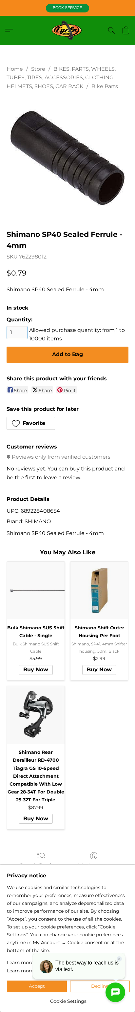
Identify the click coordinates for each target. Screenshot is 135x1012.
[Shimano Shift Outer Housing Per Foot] (99, 590)
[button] (67, 8)
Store (38, 69)
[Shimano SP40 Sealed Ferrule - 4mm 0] (67, 158)
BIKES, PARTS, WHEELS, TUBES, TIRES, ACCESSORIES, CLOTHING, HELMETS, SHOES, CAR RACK (61, 77)
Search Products (41, 865)
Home (15, 69)
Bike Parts (104, 86)
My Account (93, 865)
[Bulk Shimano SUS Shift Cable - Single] (36, 590)
